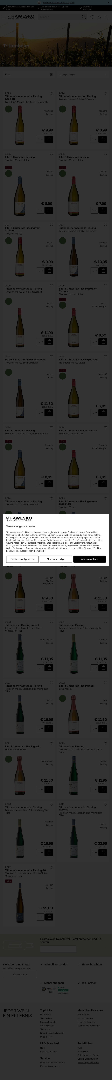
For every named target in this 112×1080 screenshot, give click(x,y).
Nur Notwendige (56, 559)
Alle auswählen (89, 559)
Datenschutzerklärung (36, 548)
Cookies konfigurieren (22, 559)
